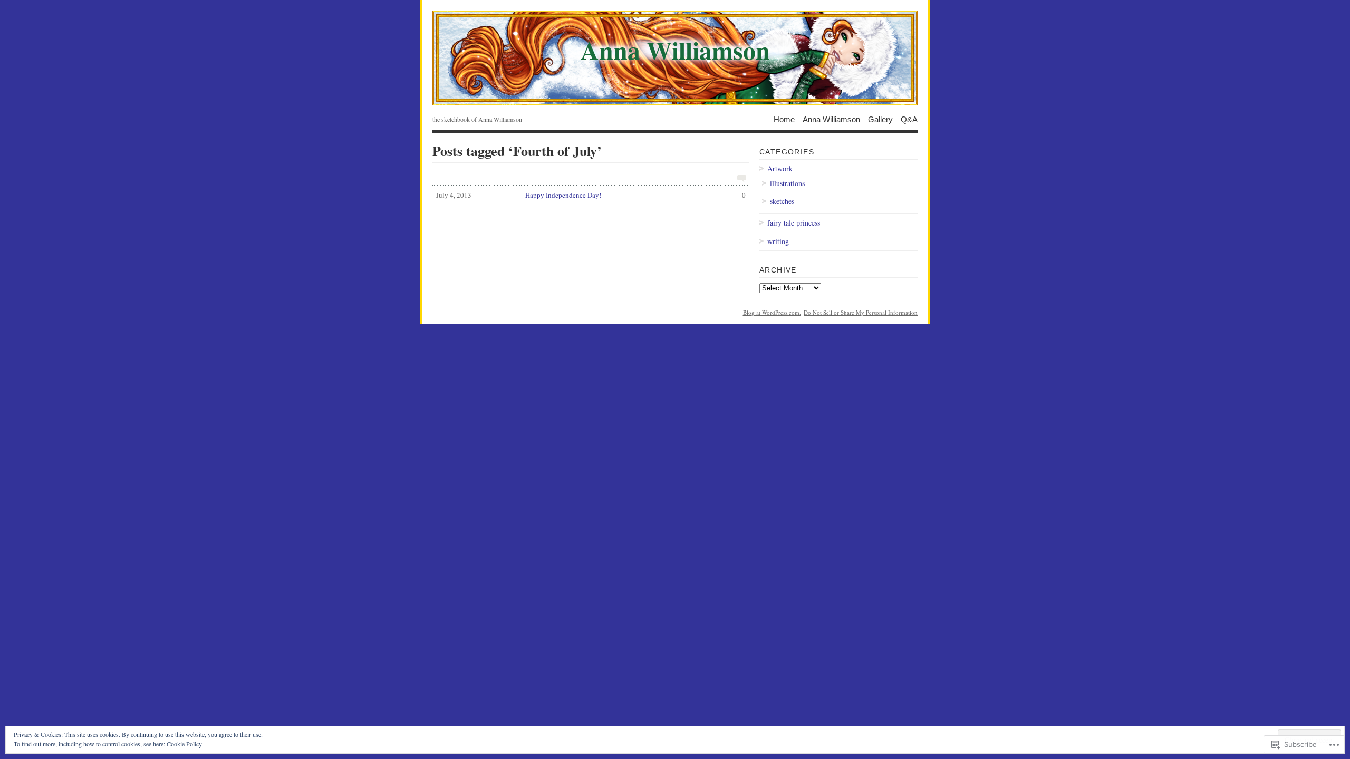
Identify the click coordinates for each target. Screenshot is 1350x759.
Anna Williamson (831, 118)
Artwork (780, 168)
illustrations (787, 183)
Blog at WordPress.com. (772, 312)
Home (784, 118)
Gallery (880, 118)
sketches (782, 201)
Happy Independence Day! (591, 195)
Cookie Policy (184, 743)
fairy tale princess (793, 223)
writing (778, 241)
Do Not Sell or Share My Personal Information (861, 312)
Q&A (909, 118)
